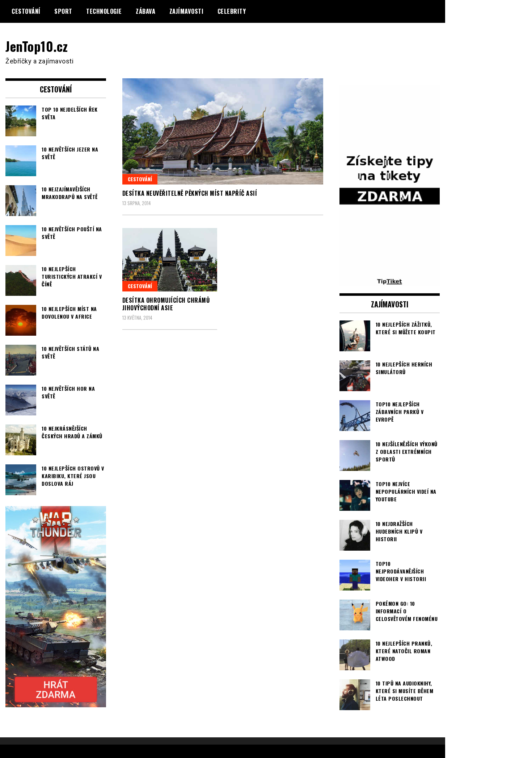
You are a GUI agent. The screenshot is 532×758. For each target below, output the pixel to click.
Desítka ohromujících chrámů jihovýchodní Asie (166, 304)
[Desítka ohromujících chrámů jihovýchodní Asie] (170, 259)
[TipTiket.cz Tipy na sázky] (389, 281)
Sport (63, 11)
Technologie (104, 11)
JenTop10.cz (36, 45)
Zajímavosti (186, 11)
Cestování (26, 11)
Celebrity (232, 11)
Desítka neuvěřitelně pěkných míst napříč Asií (189, 193)
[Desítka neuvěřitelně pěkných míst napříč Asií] (222, 131)
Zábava (145, 11)
